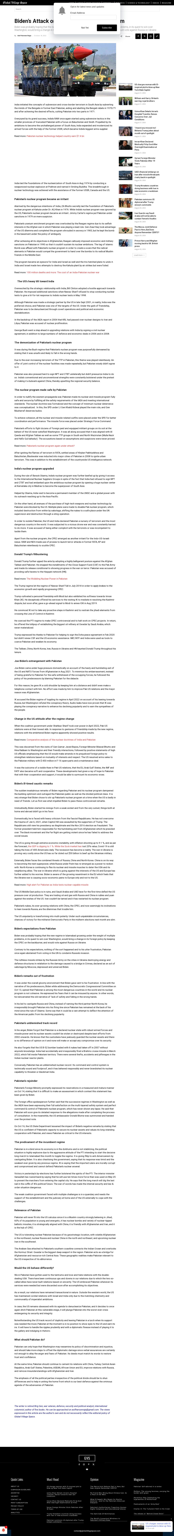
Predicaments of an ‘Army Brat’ (146, 1504)
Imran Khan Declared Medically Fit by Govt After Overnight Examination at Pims (64, 1502)
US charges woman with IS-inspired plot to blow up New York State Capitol (147, 87)
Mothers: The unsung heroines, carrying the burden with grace (152, 1492)
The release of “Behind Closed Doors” (149, 1513)
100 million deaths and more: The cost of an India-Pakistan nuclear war (63, 272)
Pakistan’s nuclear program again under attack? (51, 445)
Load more (138, 255)
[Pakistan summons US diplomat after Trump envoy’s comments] (125, 203)
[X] (144, 36)
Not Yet (84, 28)
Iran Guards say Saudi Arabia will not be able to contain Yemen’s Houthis (145, 216)
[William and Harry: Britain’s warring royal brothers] (125, 101)
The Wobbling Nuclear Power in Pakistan (47, 578)
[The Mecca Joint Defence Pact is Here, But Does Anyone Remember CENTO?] (125, 230)
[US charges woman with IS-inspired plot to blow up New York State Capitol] (125, 86)
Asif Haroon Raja (24, 35)
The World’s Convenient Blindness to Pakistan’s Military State (105, 1519)
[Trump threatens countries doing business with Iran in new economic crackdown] (125, 189)
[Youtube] (87, 1469)
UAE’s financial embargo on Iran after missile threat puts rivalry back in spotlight (147, 174)
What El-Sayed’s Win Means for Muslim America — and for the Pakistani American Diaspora (107, 1501)
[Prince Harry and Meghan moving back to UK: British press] (125, 243)
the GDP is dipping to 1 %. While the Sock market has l (55, 846)
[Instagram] (84, 1464)
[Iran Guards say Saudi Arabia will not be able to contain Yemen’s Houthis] (125, 215)
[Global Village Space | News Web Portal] (15, 2)
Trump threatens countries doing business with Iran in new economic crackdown (146, 188)
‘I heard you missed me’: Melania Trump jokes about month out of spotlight (147, 130)
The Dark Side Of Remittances (102, 1514)
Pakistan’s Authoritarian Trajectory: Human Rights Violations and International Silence (108, 1508)
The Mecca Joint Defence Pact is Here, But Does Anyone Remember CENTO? (147, 230)
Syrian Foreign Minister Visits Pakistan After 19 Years (145, 161)
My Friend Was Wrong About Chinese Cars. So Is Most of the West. (108, 1494)
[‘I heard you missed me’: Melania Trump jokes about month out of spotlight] (125, 131)
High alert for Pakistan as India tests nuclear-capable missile (57, 884)
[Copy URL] (157, 36)
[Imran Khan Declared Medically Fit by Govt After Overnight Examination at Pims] (125, 145)
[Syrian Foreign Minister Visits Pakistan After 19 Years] (125, 161)
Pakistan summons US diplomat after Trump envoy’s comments (145, 202)
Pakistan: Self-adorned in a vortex (147, 1486)
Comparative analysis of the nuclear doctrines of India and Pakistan (61, 739)
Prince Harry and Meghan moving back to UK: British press (146, 243)
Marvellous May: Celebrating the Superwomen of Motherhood (147, 1498)
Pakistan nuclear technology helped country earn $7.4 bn (55, 136)
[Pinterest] (88, 1464)
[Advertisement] (65, 160)
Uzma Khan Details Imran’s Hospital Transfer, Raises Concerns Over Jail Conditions (62, 1495)
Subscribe (107, 28)
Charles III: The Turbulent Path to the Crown (152, 1509)
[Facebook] (138, 36)
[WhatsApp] (150, 36)
